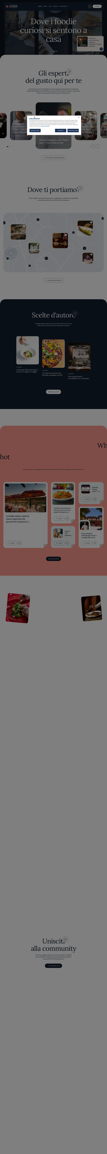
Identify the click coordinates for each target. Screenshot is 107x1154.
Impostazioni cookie (35, 130)
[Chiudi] (79, 117)
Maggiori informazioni (45, 126)
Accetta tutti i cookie (73, 130)
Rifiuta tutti (60, 130)
